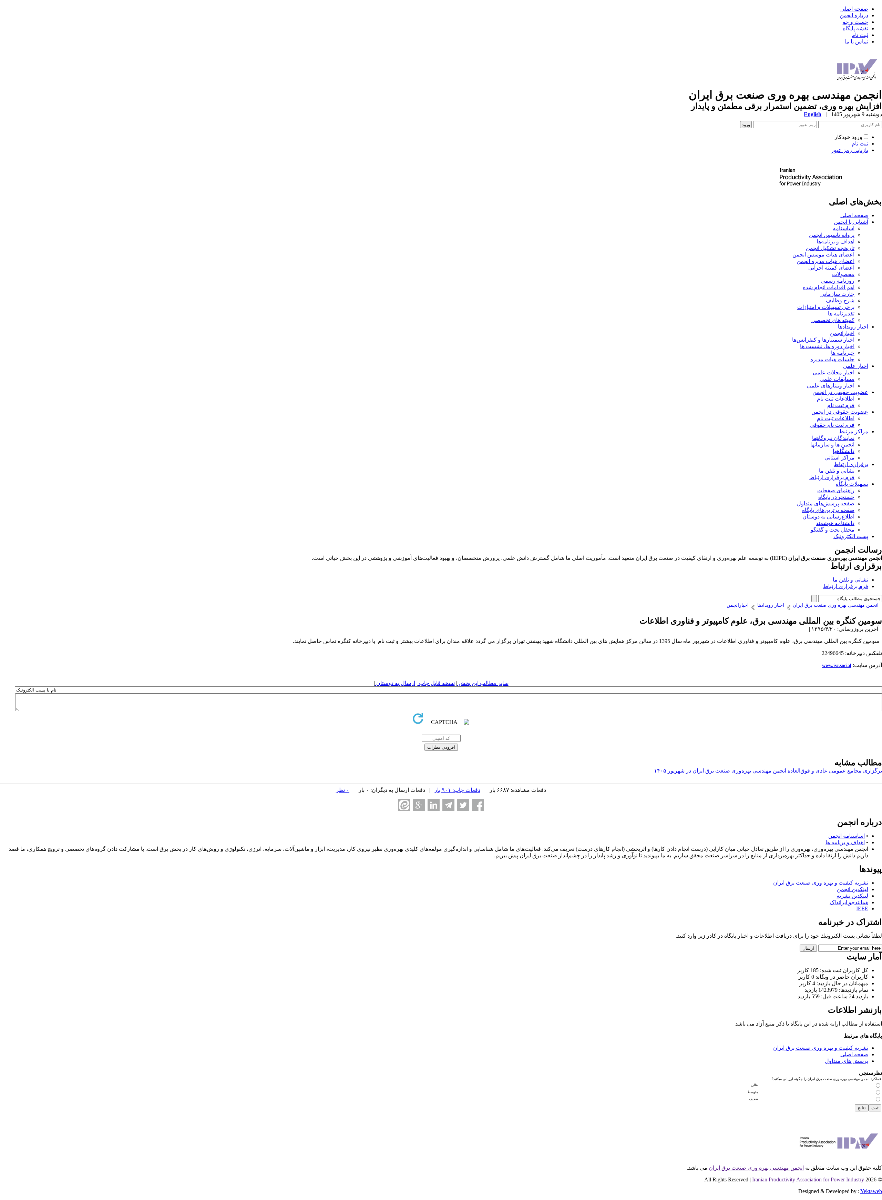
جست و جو (855, 22)
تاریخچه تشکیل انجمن (830, 248)
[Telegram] (448, 805)
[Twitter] (463, 805)
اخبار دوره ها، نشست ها (827, 346)
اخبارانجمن (842, 333)
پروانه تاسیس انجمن (831, 235)
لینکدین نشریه (852, 896)
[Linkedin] (434, 805)
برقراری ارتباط (851, 464)
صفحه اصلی (854, 9)
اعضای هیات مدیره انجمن (825, 261)
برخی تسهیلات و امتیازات (825, 307)
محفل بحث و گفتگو (832, 530)
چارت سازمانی (837, 294)
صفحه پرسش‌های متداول (825, 503)
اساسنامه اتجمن (846, 836)
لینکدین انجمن (852, 889)
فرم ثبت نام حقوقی (832, 425)
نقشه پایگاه (855, 28)
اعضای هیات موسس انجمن (823, 255)
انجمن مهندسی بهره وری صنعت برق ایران (756, 1168)
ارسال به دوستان (395, 683)
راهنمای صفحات (835, 490)
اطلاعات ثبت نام (835, 399)
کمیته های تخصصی (832, 320)
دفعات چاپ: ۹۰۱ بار (457, 790)
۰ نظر (342, 790)
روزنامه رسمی (837, 281)
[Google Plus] (419, 805)
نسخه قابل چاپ (436, 683)
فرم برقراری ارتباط (831, 477)
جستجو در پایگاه (836, 497)
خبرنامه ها (842, 353)
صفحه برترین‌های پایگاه (828, 510)
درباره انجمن (854, 15)
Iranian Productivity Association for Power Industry (808, 1179)
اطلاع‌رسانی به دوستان (828, 517)
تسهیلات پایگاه (852, 484)
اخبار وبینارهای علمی (830, 386)
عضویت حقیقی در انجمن (840, 392)
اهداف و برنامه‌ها (835, 241)
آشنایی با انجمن (851, 222)
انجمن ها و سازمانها (832, 444)
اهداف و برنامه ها (845, 842)
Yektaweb (871, 1191)
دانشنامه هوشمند (835, 523)
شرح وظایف (840, 300)
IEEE (862, 908)
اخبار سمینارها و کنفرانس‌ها (823, 340)
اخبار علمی (855, 366)
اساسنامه (843, 228)
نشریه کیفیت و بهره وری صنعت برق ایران (820, 883)
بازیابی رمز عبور (849, 150)
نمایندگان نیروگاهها (833, 438)
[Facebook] (478, 805)
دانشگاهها (843, 451)
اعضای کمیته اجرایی (831, 268)
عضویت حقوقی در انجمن (839, 412)
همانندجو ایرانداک (849, 902)
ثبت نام (860, 35)
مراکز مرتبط (853, 431)
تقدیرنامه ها (841, 313)
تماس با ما (856, 41)
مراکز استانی (839, 458)
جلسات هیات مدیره (832, 359)
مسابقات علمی (837, 379)
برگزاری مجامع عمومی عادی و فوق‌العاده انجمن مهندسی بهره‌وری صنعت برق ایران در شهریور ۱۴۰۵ (768, 771)
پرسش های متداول (846, 1061)
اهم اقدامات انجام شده (828, 287)
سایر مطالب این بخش (483, 683)
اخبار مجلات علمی (833, 372)
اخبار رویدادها (853, 327)
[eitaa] (404, 805)
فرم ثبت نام (840, 405)
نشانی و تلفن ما (836, 471)
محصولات (843, 274)
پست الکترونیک (850, 536)
